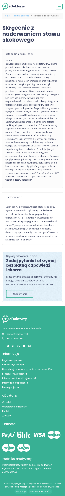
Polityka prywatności (13, 364)
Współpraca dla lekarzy (14, 406)
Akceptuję (21, 491)
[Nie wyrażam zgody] (61, 487)
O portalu (7, 402)
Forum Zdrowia (21, 15)
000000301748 (9, 472)
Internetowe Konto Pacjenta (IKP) (19, 378)
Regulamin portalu (12, 360)
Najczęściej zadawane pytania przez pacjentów (27, 369)
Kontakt (6, 411)
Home (7, 15)
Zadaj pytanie (20, 293)
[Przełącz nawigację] (59, 6)
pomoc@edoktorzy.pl (17, 333)
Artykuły (6, 415)
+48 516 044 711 (15, 338)
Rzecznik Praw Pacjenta (14, 373)
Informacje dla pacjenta (15, 382)
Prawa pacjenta (10, 387)
